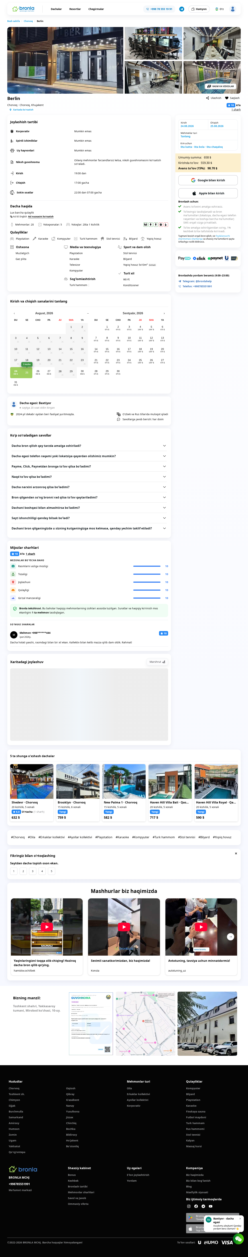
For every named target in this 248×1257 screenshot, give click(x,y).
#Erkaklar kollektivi (51, 837)
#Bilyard (204, 837)
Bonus (72, 1175)
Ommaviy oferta (78, 1204)
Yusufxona (72, 1111)
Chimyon (14, 1100)
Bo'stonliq (72, 1146)
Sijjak (12, 1105)
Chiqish (214, 122)
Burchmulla (16, 1111)
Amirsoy (14, 1123)
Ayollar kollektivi (137, 1100)
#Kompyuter (140, 837)
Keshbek (73, 1180)
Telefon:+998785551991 (197, 286)
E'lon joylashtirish (138, 1175)
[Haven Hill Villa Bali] (170, 781)
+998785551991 (19, 1184)
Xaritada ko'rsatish (23, 109)
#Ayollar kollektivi (80, 837)
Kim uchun (186, 143)
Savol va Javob (77, 1198)
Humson (14, 1129)
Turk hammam (195, 1123)
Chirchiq (71, 1123)
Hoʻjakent (72, 1140)
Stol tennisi (193, 1134)
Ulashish (216, 98)
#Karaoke (122, 837)
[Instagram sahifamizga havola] (189, 1206)
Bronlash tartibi (78, 1186)
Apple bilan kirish (211, 193)
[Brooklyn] (77, 781)
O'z (222, 9)
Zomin (13, 1134)
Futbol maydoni (196, 1117)
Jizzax (69, 1117)
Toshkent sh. (17, 1094)
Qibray (70, 1094)
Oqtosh (70, 1088)
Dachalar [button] (56, 9)
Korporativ (133, 1105)
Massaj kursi (194, 1146)
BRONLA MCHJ (19, 1177)
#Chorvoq (18, 837)
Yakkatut (14, 1146)
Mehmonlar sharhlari (81, 1192)
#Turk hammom (164, 837)
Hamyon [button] (201, 9)
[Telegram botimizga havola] (203, 1206)
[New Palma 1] (124, 781)
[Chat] (238, 1238)
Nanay (70, 1105)
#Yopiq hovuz (222, 837)
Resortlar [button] (75, 9)
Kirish (184, 122)
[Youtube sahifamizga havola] (210, 1206)
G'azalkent (72, 1100)
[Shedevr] (31, 781)
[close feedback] (236, 853)
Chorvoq (28, 21)
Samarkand (16, 1117)
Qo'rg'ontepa (17, 1152)
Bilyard (190, 1094)
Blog (189, 1186)
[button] (181, 9)
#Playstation (103, 837)
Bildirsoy (71, 1134)
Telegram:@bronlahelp (197, 281)
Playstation (193, 1100)
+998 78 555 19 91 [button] (161, 9)
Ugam (12, 1140)
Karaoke (191, 1105)
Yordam (132, 1180)
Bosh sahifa (13, 21)
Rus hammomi (195, 1129)
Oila (129, 1088)
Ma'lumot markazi (20, 1190)
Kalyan (190, 1140)
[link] (13, 21)
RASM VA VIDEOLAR (223, 86)
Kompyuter (193, 1088)
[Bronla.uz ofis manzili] (145, 1024)
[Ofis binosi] (207, 1024)
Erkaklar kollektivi (138, 1094)
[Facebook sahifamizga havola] (196, 1206)
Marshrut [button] (155, 661)
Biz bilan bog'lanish (198, 1180)
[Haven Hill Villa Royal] (216, 781)
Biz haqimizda (195, 1175)
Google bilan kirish (211, 180)
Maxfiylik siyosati (197, 1192)
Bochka (70, 1129)
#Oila (31, 837)
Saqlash (235, 98)
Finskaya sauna (195, 1111)
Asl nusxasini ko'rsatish (41, 216)
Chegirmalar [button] (96, 9)
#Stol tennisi (186, 837)
